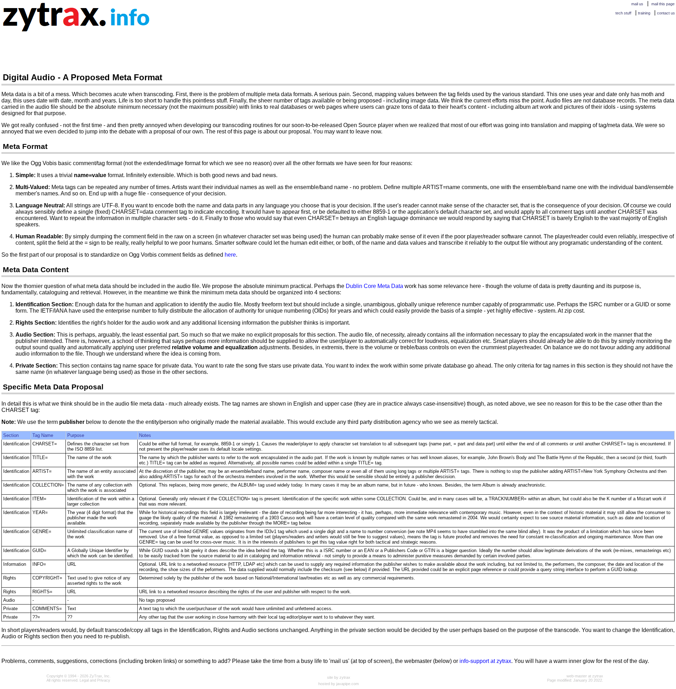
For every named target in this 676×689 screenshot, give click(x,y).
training (644, 13)
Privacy (103, 680)
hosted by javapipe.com (338, 684)
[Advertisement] (328, 48)
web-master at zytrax (585, 676)
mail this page (663, 4)
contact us (666, 13)
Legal (84, 680)
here (230, 255)
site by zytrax (338, 677)
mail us (637, 4)
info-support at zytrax (485, 661)
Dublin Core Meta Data (374, 286)
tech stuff (623, 13)
